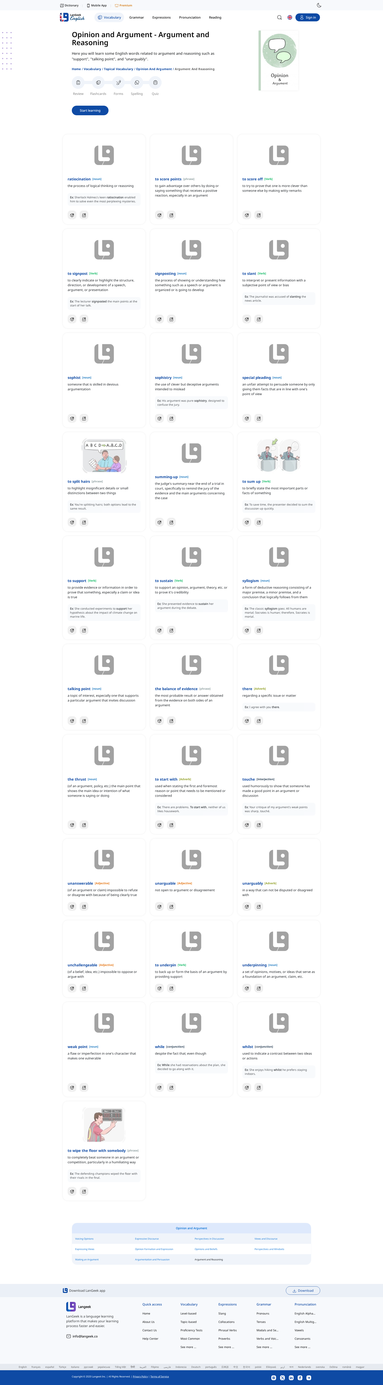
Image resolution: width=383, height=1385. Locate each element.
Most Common (190, 1338)
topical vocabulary (118, 69)
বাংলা (291, 1367)
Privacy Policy (140, 1376)
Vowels (299, 1330)
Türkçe (62, 1367)
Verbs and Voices (268, 1338)
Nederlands (304, 1367)
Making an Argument (87, 1259)
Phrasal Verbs (227, 1330)
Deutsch (195, 1367)
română (346, 1367)
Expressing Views (84, 1249)
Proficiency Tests (191, 1330)
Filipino (155, 1367)
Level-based (188, 1313)
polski (258, 1367)
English (23, 1367)
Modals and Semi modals (268, 1330)
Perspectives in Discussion (209, 1238)
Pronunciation (305, 1304)
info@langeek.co (85, 1336)
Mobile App (99, 5)
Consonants (302, 1338)
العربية (143, 1367)
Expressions (227, 1304)
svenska (320, 1367)
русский (88, 1367)
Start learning (90, 110)
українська (104, 1367)
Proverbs (224, 1338)
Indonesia (181, 1367)
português (211, 1367)
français (36, 1367)
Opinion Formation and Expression (154, 1249)
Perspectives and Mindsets (269, 1249)
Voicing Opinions (84, 1238)
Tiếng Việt (120, 1367)
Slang (222, 1313)
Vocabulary (92, 69)
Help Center (150, 1338)
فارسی (167, 1367)
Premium (125, 5)
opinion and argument (154, 69)
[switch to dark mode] (319, 5)
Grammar (264, 1304)
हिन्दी (133, 1367)
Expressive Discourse (147, 1238)
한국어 (246, 1367)
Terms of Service (159, 1376)
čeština (334, 1367)
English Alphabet (306, 1313)
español (49, 1367)
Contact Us (149, 1330)
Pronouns (263, 1313)
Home (76, 69)
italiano (75, 1367)
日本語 (225, 1367)
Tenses (261, 1322)
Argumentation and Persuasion (152, 1259)
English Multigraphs (306, 1322)
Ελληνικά (271, 1367)
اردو (283, 1367)
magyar (360, 1367)
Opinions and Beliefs (206, 1249)
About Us (148, 1322)
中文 (235, 1367)
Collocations (226, 1322)
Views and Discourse (266, 1238)
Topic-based (189, 1322)
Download (306, 1290)
